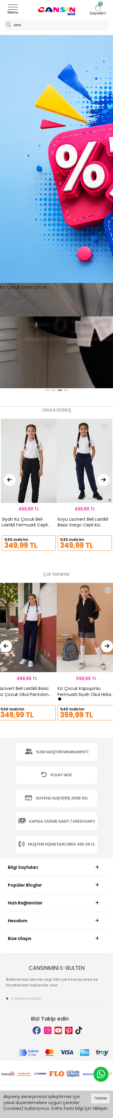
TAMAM (100, 1098)
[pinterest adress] (69, 1030)
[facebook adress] (37, 1030)
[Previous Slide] (10, 480)
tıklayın (100, 1108)
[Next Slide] (103, 480)
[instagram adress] (48, 1030)
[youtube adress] (58, 1030)
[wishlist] (48, 426)
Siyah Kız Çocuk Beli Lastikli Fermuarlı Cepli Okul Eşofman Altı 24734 (27, 525)
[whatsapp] (100, 1074)
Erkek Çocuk (34, 287)
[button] (47, 390)
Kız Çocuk (10, 287)
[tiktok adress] (78, 1030)
